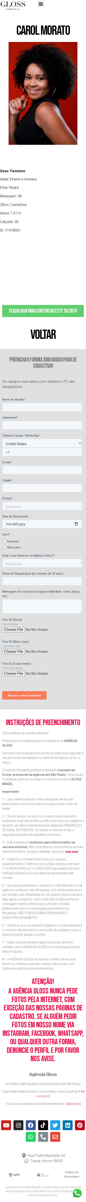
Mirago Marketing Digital (37, 1187)
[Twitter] (55, 1125)
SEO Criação (61, 1191)
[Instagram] (18, 1125)
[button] (41, 3)
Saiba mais (73, 1104)
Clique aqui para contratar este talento (43, 311)
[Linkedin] (68, 1125)
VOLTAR (43, 335)
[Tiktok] (43, 1125)
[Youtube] (6, 1125)
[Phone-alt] (43, 1137)
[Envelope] (55, 1137)
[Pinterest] (80, 1125)
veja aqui (71, 851)
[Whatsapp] (31, 1137)
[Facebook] (31, 1125)
